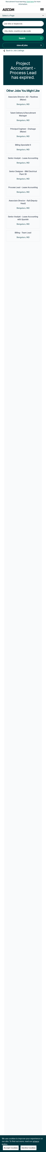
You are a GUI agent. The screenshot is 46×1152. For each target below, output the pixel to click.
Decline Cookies (28, 1148)
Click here (30, 1)
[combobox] (23, 23)
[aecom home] (8, 9)
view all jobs (22, 45)
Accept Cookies (11, 1148)
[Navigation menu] (42, 9)
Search (22, 38)
